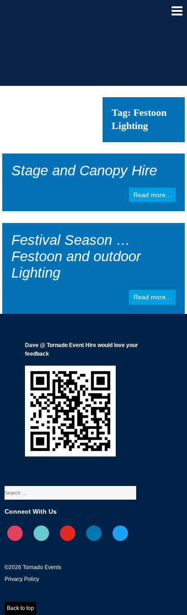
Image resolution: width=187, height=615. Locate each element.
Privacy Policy (22, 579)
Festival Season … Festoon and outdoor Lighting (76, 256)
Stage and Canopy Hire (84, 171)
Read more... (152, 194)
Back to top (20, 608)
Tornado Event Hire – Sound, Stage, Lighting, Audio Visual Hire (32, 15)
